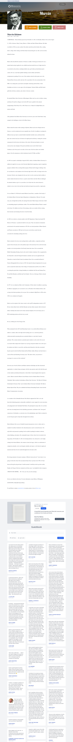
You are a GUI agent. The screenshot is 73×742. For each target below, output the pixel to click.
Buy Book (43, 508)
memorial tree (21, 488)
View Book (37, 508)
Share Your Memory (59, 519)
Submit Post (60, 537)
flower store (38, 488)
